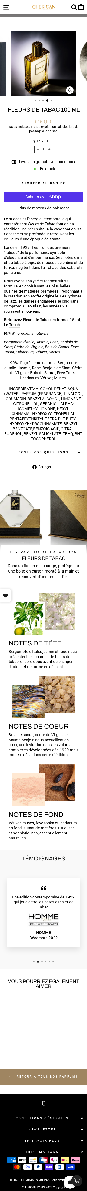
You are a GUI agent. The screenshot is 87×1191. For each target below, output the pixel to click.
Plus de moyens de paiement (43, 208)
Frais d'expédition (43, 127)
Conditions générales (42, 1118)
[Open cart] (76, 1180)
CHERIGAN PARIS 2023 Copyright (43, 1187)
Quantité (43, 141)
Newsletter (42, 1129)
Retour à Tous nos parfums (46, 1076)
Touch (14, 325)
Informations (42, 1151)
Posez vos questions (43, 452)
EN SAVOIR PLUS (42, 1140)
